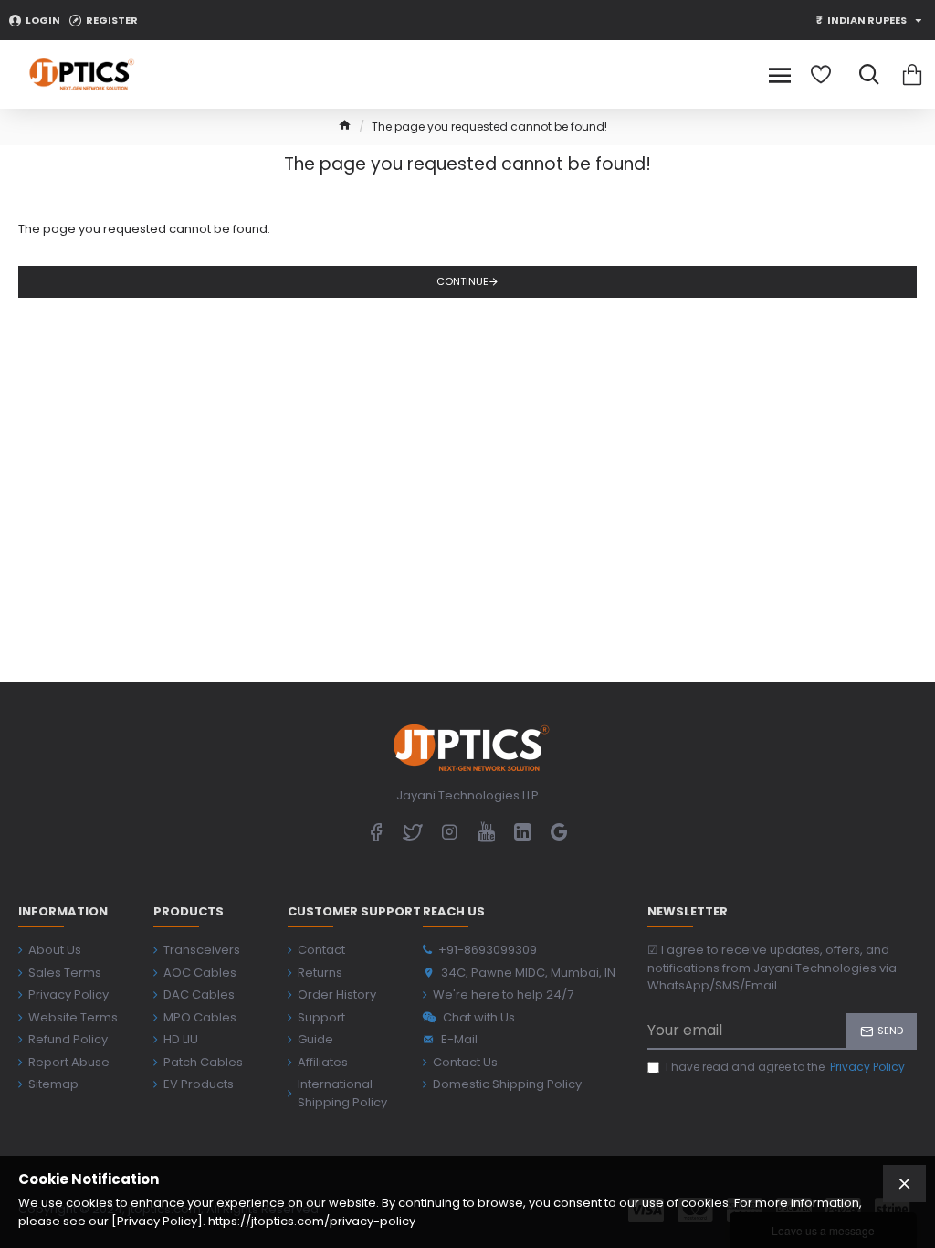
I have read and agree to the (785, 1066)
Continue (462, 281)
